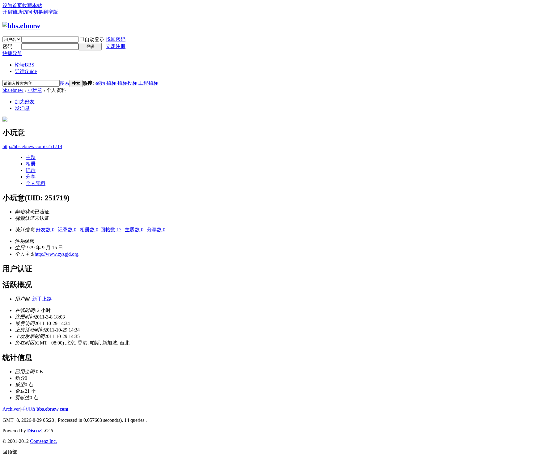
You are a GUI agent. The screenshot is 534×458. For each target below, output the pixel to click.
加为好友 (25, 101)
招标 (111, 83)
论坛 (24, 64)
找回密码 (115, 39)
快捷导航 (12, 53)
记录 (31, 170)
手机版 (28, 409)
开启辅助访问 (17, 12)
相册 (31, 163)
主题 (31, 157)
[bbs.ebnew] (21, 26)
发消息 (22, 108)
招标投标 (127, 83)
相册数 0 (89, 229)
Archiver (11, 409)
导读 (26, 71)
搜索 (65, 83)
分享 (31, 176)
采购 (100, 83)
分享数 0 (156, 229)
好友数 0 (45, 229)
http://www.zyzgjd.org (56, 254)
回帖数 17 (110, 229)
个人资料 (35, 183)
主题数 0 (134, 229)
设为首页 (12, 5)
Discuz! (35, 430)
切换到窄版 (45, 12)
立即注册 (115, 46)
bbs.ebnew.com (52, 409)
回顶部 (9, 452)
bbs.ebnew (12, 90)
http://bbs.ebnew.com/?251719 (32, 146)
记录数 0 (67, 229)
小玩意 (35, 90)
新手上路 (42, 299)
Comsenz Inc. (43, 441)
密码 (7, 46)
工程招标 (148, 83)
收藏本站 (32, 5)
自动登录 (94, 39)
